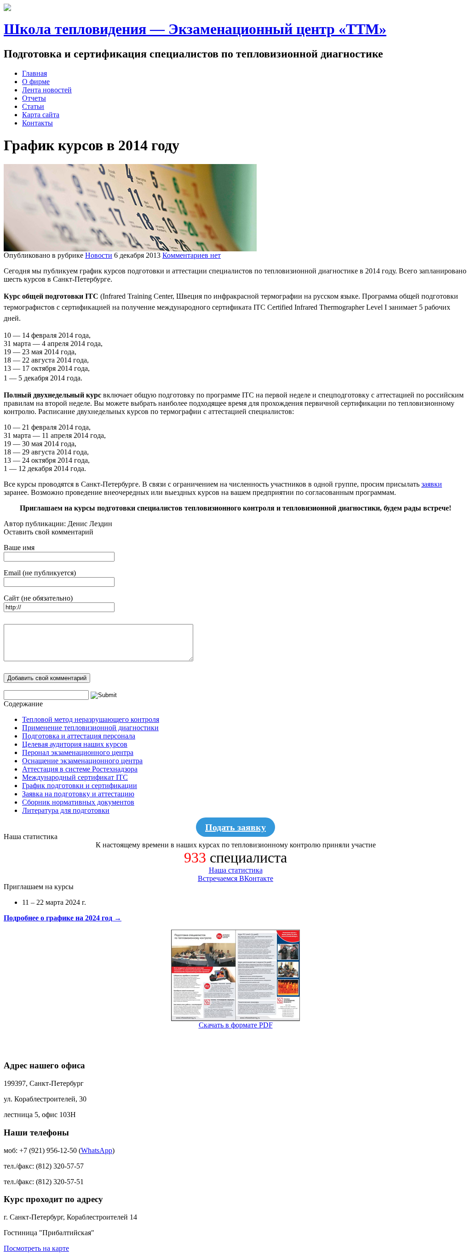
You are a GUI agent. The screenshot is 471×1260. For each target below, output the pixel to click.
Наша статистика (236, 870)
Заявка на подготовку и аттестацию (78, 794)
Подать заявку (235, 827)
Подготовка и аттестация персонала (78, 736)
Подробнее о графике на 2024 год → (62, 918)
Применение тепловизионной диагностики (90, 728)
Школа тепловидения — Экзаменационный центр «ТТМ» (195, 29)
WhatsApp (96, 1150)
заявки (431, 484)
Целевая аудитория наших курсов (74, 744)
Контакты (37, 123)
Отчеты (34, 98)
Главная (34, 73)
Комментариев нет (191, 255)
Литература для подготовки (65, 810)
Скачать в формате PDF (236, 1025)
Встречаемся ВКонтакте (235, 878)
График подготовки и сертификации (79, 785)
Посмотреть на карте (36, 1248)
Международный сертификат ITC (75, 777)
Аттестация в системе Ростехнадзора (80, 769)
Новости (98, 255)
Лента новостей (47, 90)
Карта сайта (40, 115)
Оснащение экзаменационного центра (82, 761)
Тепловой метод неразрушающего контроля (90, 719)
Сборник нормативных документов (78, 802)
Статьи (33, 106)
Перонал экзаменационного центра (77, 752)
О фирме (36, 81)
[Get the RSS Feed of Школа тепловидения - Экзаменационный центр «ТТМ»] (7, 8)
